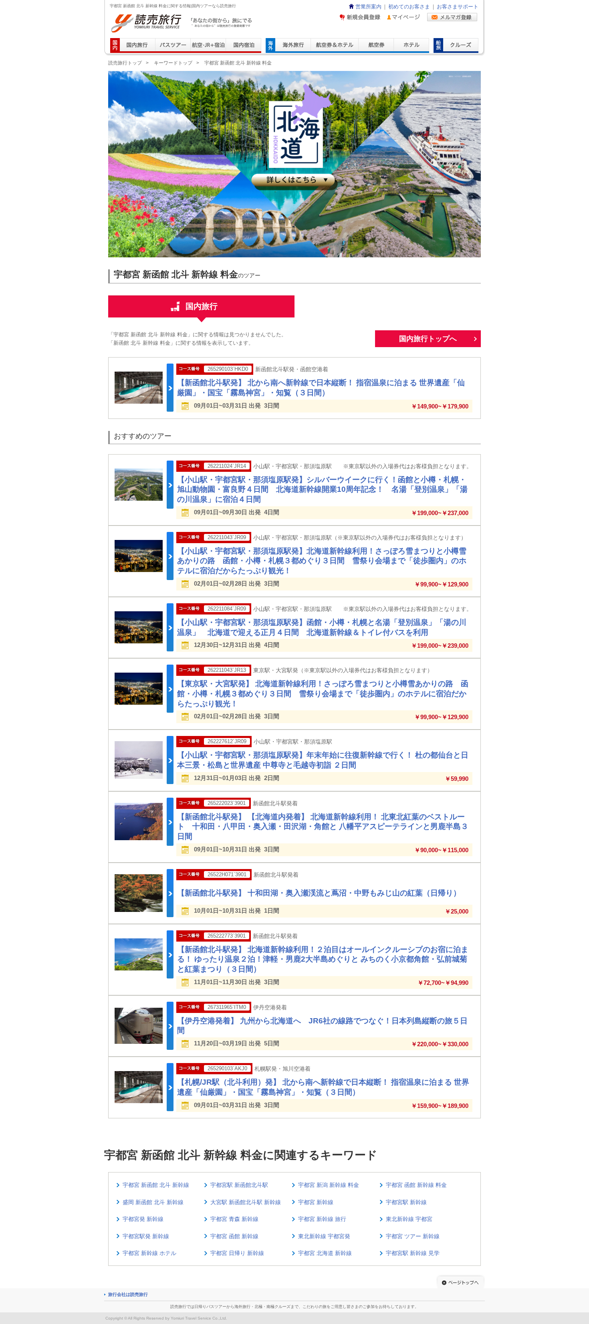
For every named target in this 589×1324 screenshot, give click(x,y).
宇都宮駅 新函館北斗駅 (239, 1185)
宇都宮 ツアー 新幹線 (413, 1236)
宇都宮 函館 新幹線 (234, 1236)
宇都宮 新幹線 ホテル (149, 1253)
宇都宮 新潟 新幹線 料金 (328, 1185)
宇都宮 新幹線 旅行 (322, 1219)
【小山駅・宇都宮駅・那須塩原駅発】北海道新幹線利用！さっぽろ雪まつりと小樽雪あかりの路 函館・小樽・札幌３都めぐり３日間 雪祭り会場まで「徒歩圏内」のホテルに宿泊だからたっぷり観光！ (321, 561)
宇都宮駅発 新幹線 (146, 1236)
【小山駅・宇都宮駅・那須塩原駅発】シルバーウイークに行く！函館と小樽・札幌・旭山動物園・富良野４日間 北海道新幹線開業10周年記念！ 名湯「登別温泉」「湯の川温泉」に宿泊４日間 (322, 489)
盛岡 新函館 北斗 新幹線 (153, 1202)
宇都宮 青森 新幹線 (234, 1219)
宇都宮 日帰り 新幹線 (237, 1253)
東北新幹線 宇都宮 (409, 1219)
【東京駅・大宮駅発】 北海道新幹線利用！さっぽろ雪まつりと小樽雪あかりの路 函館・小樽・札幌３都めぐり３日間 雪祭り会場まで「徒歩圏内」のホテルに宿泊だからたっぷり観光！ (322, 693)
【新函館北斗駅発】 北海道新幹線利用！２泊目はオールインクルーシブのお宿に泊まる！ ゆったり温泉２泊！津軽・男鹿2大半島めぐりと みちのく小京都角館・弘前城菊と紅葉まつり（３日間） (322, 959)
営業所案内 (368, 7)
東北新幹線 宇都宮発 (324, 1236)
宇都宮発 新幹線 (143, 1219)
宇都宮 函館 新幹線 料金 (416, 1185)
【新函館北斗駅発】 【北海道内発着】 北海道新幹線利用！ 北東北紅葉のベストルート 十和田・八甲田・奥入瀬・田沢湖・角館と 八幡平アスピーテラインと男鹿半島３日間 (322, 827)
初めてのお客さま (409, 7)
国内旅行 (202, 306)
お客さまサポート (457, 7)
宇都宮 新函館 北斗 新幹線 (156, 1185)
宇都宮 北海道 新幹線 (325, 1253)
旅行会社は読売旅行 (128, 1294)
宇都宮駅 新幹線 (406, 1202)
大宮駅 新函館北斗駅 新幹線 (245, 1202)
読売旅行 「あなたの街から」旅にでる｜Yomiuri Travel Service (182, 23)
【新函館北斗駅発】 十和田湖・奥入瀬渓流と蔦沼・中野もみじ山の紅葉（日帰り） (319, 893)
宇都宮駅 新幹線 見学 (413, 1253)
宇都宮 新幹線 (315, 1202)
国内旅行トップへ (428, 339)
